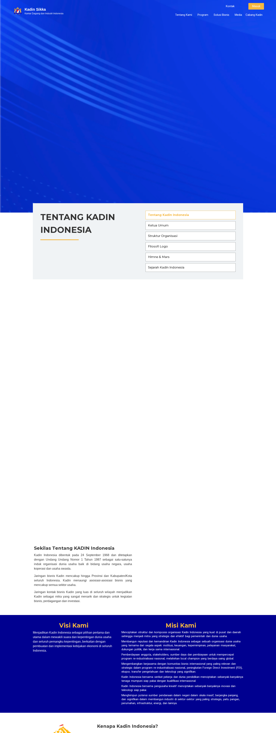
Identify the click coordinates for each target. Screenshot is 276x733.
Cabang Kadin (254, 15)
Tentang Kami (183, 15)
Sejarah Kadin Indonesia (166, 267)
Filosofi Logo (158, 246)
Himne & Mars (159, 257)
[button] (230, 6)
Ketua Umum (158, 225)
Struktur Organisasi (162, 236)
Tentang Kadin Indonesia (168, 215)
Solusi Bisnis (221, 15)
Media (238, 15)
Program (203, 15)
